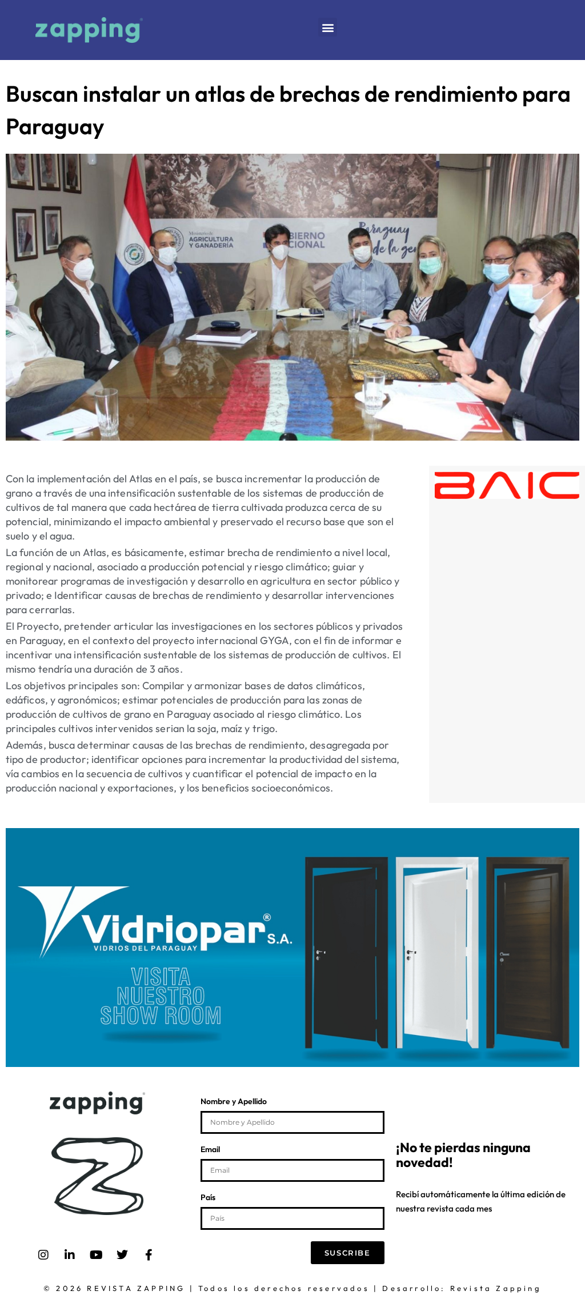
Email (210, 1149)
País (208, 1197)
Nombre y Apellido (234, 1101)
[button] (327, 27)
